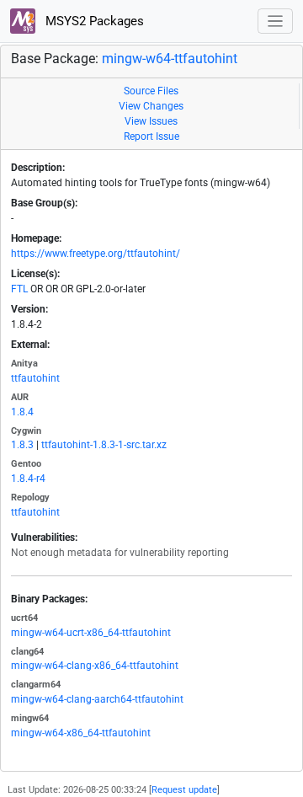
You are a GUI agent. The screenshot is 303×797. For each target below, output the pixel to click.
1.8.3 (22, 445)
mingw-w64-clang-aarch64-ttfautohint (97, 699)
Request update (184, 789)
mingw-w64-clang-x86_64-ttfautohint (94, 665)
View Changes (151, 106)
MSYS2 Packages (93, 21)
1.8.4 (22, 412)
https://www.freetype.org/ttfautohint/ (95, 253)
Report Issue (151, 136)
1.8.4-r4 (28, 478)
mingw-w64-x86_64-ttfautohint (81, 733)
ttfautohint (35, 378)
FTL (19, 289)
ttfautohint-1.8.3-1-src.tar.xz (104, 445)
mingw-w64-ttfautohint (169, 59)
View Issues (151, 121)
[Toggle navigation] (276, 21)
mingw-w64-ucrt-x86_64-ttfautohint (91, 633)
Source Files (151, 91)
